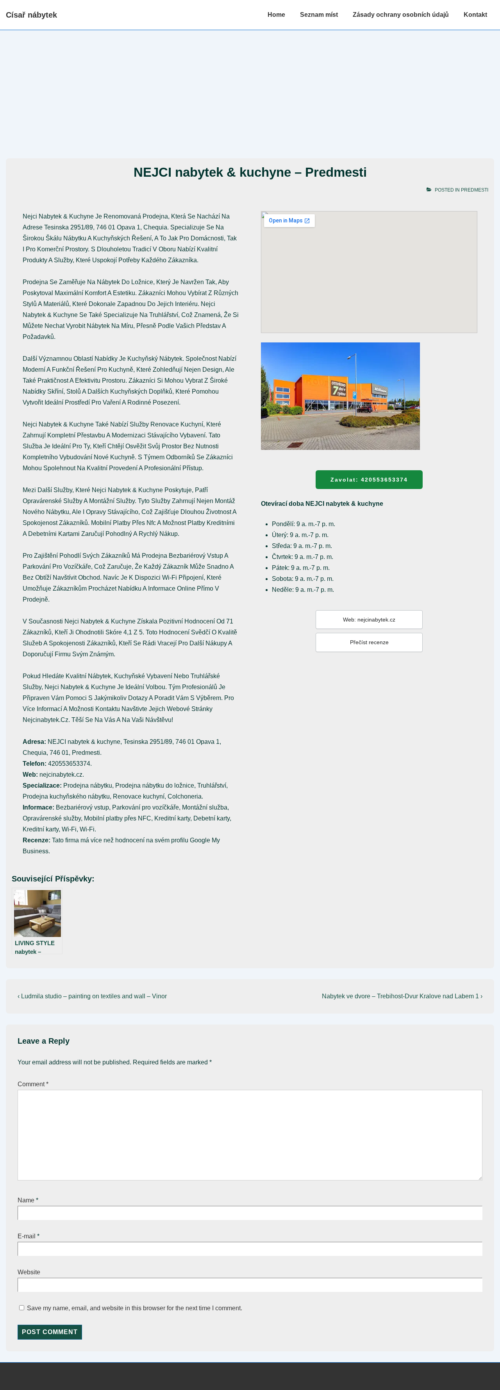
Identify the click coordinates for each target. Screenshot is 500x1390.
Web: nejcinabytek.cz (369, 619)
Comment (33, 1084)
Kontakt (475, 14)
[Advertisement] (250, 88)
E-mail (27, 1236)
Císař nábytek (31, 15)
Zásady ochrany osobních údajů (401, 14)
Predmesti (474, 190)
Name (26, 1200)
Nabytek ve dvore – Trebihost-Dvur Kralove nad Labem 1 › (402, 996)
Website (29, 1272)
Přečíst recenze (369, 642)
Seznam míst (319, 14)
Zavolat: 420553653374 (369, 479)
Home (276, 14)
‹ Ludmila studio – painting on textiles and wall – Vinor (92, 996)
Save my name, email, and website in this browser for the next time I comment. (134, 1308)
